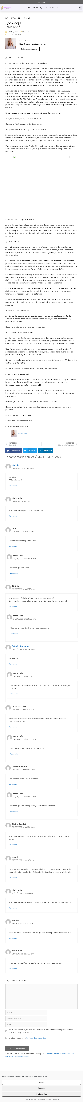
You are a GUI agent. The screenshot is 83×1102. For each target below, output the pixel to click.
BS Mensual (55, 8)
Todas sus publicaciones (29, 49)
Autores (62, 8)
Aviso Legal (55, 1099)
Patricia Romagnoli (21, 646)
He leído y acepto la (27, 1038)
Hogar (41, 8)
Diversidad (49, 8)
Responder (13, 486)
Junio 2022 (25, 18)
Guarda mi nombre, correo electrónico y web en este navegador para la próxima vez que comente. (40, 1031)
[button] (80, 8)
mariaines (22, 434)
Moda (44, 8)
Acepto (42, 1082)
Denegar (41, 1088)
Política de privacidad (44, 1099)
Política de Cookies (30, 1099)
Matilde (15, 465)
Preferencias (41, 1094)
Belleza (38, 8)
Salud (34, 8)
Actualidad (28, 8)
